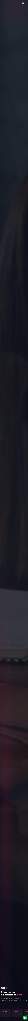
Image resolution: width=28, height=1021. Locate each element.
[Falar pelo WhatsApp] (25, 1018)
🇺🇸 (23, 3)
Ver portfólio (4, 1006)
